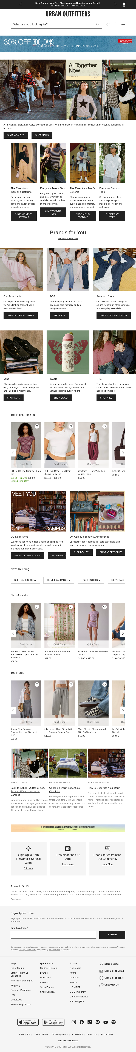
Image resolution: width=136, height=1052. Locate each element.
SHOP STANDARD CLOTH (113, 315)
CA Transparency (60, 1034)
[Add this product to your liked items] (37, 426)
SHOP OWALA (61, 398)
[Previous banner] (21, 4)
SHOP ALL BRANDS (68, 238)
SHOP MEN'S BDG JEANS (85, 46)
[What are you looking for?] (98, 24)
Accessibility (77, 1034)
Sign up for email (114, 971)
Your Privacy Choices (68, 1041)
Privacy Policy (25, 1034)
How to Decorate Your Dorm (104, 787)
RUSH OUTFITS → (91, 580)
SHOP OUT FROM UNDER (20, 315)
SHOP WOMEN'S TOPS (53, 212)
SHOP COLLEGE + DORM (27, 555)
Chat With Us (111, 985)
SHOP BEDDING (60, 555)
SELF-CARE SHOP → (25, 580)
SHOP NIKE (106, 398)
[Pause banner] (124, 5)
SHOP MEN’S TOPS (112, 215)
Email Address (19, 928)
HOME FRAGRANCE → (59, 580)
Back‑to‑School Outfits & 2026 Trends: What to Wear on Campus (28, 791)
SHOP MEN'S (79, 5)
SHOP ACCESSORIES (111, 552)
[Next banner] (115, 4)
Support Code (107, 1034)
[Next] (122, 453)
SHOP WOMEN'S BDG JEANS (53, 46)
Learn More (68, 864)
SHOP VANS (13, 398)
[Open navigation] (123, 24)
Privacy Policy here (27, 950)
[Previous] (14, 453)
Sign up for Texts (114, 978)
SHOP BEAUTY (81, 552)
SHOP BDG (59, 315)
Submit (112, 934)
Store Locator (112, 964)
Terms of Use (42, 1034)
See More (16, 899)
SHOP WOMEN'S (59, 5)
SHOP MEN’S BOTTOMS (83, 215)
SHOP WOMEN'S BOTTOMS (23, 215)
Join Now (28, 868)
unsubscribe (54, 950)
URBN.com (92, 1034)
